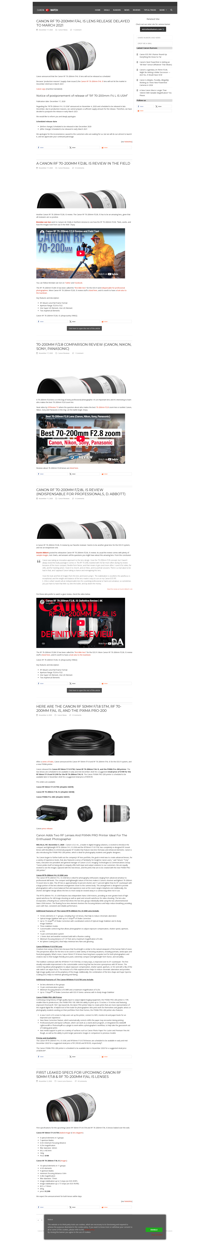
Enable (154, 1230)
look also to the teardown (80, 655)
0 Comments (79, 168)
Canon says (40, 89)
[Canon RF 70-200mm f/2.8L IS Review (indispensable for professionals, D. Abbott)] (81, 520)
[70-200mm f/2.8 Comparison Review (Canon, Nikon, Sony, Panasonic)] (81, 375)
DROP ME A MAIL (145, 43)
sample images (42, 555)
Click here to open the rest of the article (84, 328)
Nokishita (128, 141)
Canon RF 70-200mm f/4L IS (92, 81)
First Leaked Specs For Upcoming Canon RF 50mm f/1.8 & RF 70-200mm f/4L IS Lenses (78, 1074)
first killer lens (80, 288)
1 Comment (77, 30)
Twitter (68, 283)
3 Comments (79, 498)
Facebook (78, 283)
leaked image (65, 1133)
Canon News (63, 30)
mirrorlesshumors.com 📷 (153, 29)
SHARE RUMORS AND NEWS (149, 37)
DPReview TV (53, 407)
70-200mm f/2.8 (102, 407)
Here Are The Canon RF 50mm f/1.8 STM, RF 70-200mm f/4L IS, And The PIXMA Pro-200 (78, 708)
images (63, 1160)
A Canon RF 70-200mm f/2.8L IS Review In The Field (83, 163)
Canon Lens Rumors (64, 1081)
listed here (93, 290)
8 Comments (82, 1081)
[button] (171, 10)
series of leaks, (48, 761)
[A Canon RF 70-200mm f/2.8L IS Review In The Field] (81, 190)
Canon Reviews (64, 168)
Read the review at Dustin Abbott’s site (119, 589)
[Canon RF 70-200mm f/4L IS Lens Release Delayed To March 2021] (71, 52)
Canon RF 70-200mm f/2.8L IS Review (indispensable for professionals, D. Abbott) (81, 492)
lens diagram (78, 1133)
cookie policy (89, 1229)
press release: (47, 828)
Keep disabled (156, 1235)
